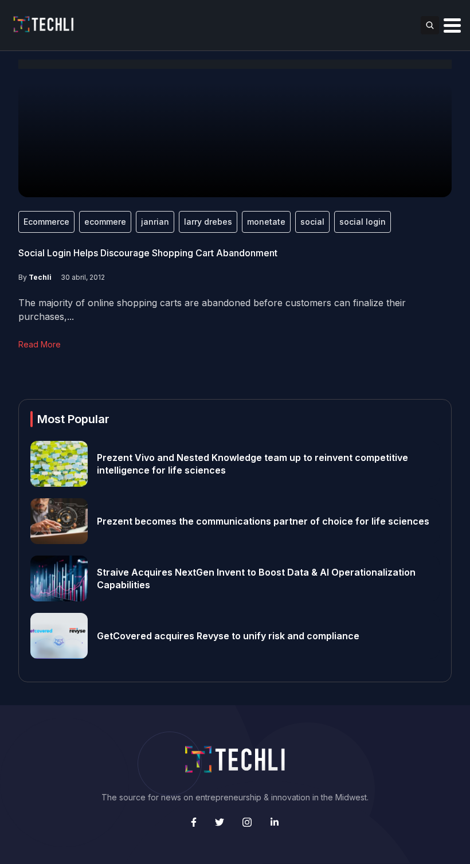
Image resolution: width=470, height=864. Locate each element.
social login (362, 221)
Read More (39, 344)
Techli (40, 277)
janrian (155, 221)
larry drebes (208, 221)
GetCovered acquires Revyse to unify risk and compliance (228, 636)
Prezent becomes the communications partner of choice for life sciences (263, 521)
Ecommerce (46, 221)
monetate (266, 221)
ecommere (105, 221)
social (312, 221)
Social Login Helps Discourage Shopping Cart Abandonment (147, 253)
